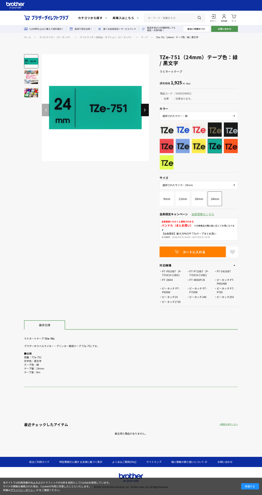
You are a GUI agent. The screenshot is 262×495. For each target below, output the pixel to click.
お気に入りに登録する (232, 252)
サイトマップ (153, 462)
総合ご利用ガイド (196, 28)
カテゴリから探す (90, 18)
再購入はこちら (123, 18)
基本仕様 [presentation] (44, 325)
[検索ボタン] (199, 17)
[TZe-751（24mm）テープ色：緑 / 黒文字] (95, 107)
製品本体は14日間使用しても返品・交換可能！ (161, 28)
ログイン (213, 21)
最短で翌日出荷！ (83, 29)
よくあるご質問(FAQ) (124, 462)
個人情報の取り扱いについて (187, 462)
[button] (145, 110)
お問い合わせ (224, 28)
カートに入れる (194, 252)
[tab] (44, 324)
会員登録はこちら (202, 214)
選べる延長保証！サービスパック (119, 29)
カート (234, 21)
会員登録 (224, 21)
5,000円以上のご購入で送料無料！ (46, 29)
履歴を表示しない (229, 424)
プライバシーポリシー (23, 490)
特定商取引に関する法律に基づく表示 (80, 462)
